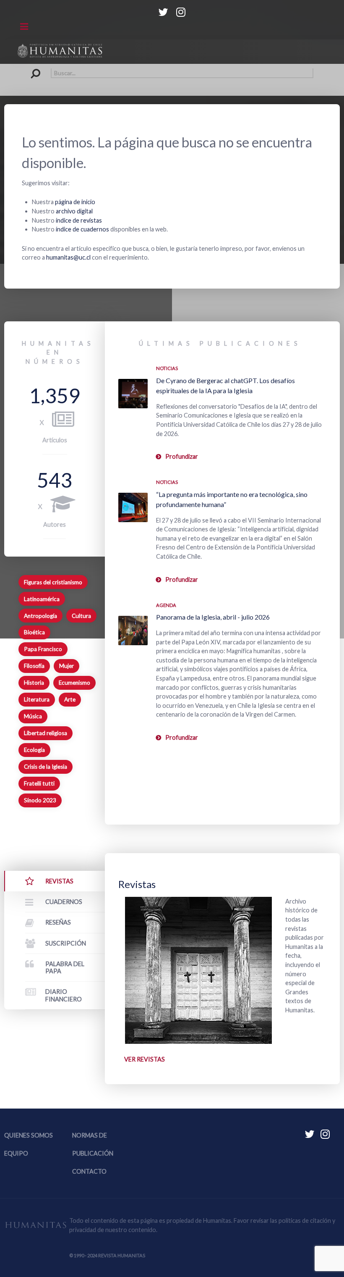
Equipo (16, 1153)
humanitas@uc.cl (68, 257)
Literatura (37, 699)
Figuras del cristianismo (53, 582)
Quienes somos (28, 1135)
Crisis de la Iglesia (45, 766)
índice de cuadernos (82, 229)
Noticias (167, 368)
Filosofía (34, 665)
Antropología (40, 615)
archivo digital (74, 211)
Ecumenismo (74, 682)
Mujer (66, 665)
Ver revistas (144, 1059)
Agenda (166, 605)
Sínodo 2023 (40, 800)
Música (33, 716)
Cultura (81, 615)
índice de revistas (79, 220)
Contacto (89, 1171)
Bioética (34, 632)
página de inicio (75, 201)
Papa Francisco (43, 649)
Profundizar (181, 456)
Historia (34, 682)
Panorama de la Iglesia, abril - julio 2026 (213, 617)
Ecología (34, 749)
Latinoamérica (42, 599)
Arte (70, 699)
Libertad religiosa (45, 733)
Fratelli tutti (39, 783)
